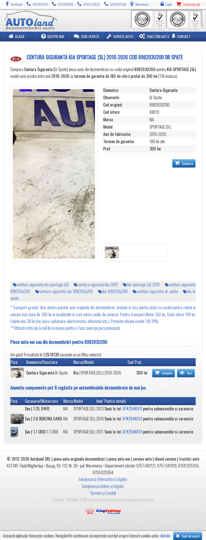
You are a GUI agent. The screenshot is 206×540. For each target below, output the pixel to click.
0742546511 (132, 409)
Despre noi (55, 36)
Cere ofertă (90, 36)
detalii (165, 536)
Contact (183, 36)
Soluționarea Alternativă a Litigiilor (103, 479)
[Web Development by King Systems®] (103, 510)
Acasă (19, 36)
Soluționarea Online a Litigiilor (103, 486)
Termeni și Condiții (103, 493)
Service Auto (123, 36)
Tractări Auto (157, 36)
